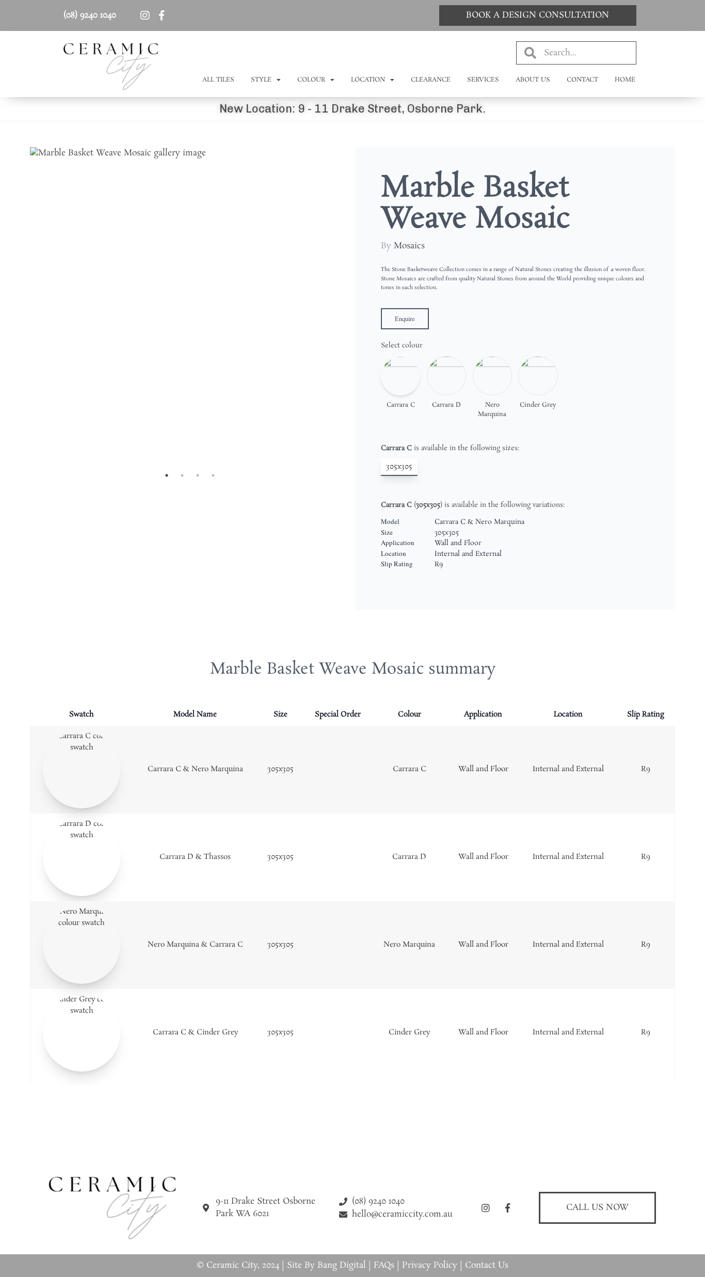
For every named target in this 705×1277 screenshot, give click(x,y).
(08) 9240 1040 (89, 15)
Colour (311, 79)
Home (625, 79)
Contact (582, 79)
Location (368, 79)
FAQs (384, 1265)
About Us (533, 79)
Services (483, 79)
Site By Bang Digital (326, 1265)
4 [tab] (213, 475)
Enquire (405, 318)
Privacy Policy (429, 1265)
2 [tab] (182, 475)
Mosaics (409, 246)
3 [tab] (198, 475)
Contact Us (486, 1265)
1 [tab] (167, 475)
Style (261, 79)
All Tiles (218, 79)
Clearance (431, 79)
